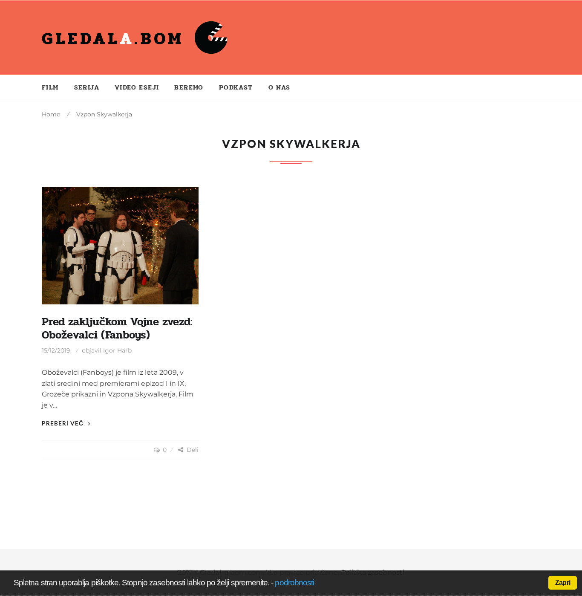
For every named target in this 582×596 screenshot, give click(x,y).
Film (50, 87)
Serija (86, 87)
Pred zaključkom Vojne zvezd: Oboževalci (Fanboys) (117, 328)
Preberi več (63, 423)
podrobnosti (294, 582)
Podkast (236, 87)
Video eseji (137, 87)
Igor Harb (117, 350)
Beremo (188, 87)
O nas (279, 87)
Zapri (562, 582)
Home (51, 114)
